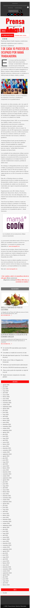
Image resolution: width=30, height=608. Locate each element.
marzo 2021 (6, 513)
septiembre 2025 (7, 406)
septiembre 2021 (7, 501)
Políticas (10, 7)
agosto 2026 (6, 384)
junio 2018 (5, 579)
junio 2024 (5, 436)
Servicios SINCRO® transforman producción (15, 367)
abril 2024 (5, 440)
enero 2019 (6, 565)
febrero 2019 (6, 563)
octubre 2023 (6, 452)
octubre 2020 (6, 523)
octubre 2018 (6, 571)
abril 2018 (5, 582)
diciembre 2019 (7, 543)
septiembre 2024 (7, 430)
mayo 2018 (6, 581)
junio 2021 (5, 507)
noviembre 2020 (7, 521)
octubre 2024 (6, 428)
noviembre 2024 (7, 426)
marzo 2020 (6, 537)
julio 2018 (5, 577)
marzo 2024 (6, 442)
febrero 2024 (6, 444)
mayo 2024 (6, 438)
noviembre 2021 (7, 497)
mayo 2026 (6, 390)
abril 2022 (5, 487)
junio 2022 (5, 483)
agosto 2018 (6, 575)
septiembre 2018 (7, 573)
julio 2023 (5, 458)
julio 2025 (5, 410)
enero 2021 (6, 517)
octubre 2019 (6, 547)
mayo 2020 (6, 533)
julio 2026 (5, 386)
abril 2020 (5, 535)
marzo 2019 (6, 561)
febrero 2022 (6, 491)
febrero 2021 (6, 515)
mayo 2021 (6, 509)
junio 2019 (5, 555)
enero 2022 (6, 493)
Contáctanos (18, 7)
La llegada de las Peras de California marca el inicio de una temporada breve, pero (14, 312)
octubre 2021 (6, 499)
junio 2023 (5, 460)
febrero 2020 (6, 539)
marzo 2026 (6, 394)
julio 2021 (5, 505)
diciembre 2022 (7, 472)
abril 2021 (5, 511)
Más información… (6, 315)
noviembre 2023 (7, 450)
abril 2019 (5, 559)
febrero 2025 (6, 420)
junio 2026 (5, 388)
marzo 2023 (6, 466)
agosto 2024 (6, 432)
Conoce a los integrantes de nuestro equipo (15, 5)
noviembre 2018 (7, 569)
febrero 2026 (6, 396)
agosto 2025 (6, 408)
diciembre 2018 (7, 567)
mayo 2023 (6, 462)
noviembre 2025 (7, 402)
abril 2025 (5, 416)
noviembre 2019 (7, 545)
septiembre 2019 (7, 549)
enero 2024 (6, 446)
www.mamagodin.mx (14, 246)
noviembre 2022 (7, 474)
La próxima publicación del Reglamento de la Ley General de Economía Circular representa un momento (14, 341)
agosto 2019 (6, 551)
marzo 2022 (6, 489)
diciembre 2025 (7, 400)
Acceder (5, 593)
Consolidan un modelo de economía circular (14, 352)
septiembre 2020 (7, 525)
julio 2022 (5, 482)
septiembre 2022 (7, 478)
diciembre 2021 (7, 495)
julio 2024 (5, 434)
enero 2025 (6, 422)
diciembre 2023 (7, 448)
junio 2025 (5, 412)
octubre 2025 (6, 404)
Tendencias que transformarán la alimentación (15, 364)
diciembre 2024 (7, 424)
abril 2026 (5, 392)
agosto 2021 (6, 503)
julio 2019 (5, 553)
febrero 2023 (6, 468)
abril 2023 (5, 464)
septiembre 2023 (7, 454)
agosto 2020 (6, 527)
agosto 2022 (6, 480)
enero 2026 (6, 398)
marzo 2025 (6, 418)
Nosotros (15, 3)
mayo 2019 (6, 557)
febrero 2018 (6, 585)
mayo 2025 (6, 414)
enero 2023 (6, 470)
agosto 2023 (6, 456)
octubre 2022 (6, 476)
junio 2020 (5, 531)
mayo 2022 (6, 485)
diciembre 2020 (7, 519)
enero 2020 (6, 541)
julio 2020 (5, 529)
